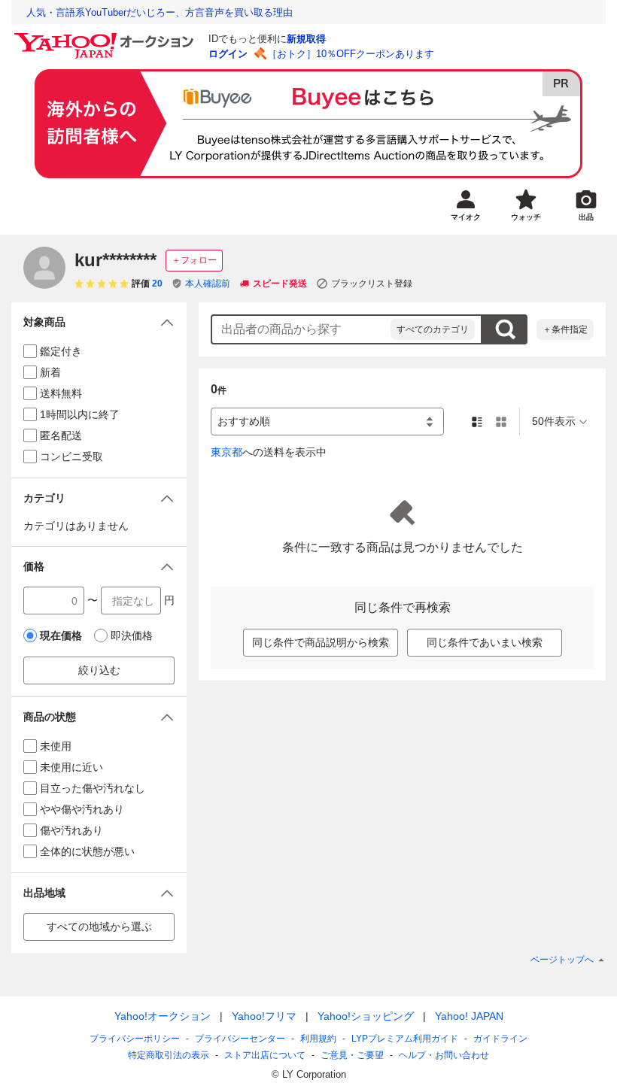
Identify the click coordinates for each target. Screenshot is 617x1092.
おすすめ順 (243, 421)
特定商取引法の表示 (168, 1055)
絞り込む (99, 670)
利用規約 (318, 1038)
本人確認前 (207, 283)
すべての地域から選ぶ (99, 927)
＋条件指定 (565, 329)
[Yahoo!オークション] (106, 37)
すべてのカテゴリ (433, 329)
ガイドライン (500, 1038)
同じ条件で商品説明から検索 (320, 642)
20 (157, 283)
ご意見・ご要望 (352, 1055)
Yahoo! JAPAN (469, 1016)
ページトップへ (562, 959)
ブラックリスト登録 (371, 283)
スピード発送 (280, 283)
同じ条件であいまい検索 (485, 642)
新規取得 (306, 38)
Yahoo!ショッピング (366, 1016)
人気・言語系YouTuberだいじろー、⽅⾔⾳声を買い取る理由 (159, 12)
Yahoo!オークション (162, 1016)
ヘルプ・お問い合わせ (444, 1055)
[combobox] (301, 329)
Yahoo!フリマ (264, 1016)
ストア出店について (264, 1055)
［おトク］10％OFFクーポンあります (350, 53)
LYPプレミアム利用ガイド (404, 1038)
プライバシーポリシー (135, 1038)
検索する (504, 329)
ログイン (228, 53)
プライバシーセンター (240, 1038)
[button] (99, 322)
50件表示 (554, 421)
